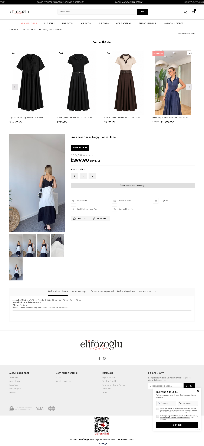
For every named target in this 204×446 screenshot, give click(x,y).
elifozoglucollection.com (102, 439)
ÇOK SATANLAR (124, 23)
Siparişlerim (13, 378)
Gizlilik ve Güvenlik (109, 381)
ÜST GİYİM (67, 23)
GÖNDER (177, 425)
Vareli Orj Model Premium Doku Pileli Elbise (171, 118)
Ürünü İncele (41, 86)
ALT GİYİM (85, 23)
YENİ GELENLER (29, 23)
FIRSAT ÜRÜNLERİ (148, 23)
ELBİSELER (49, 23)
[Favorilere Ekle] (31, 86)
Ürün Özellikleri (58, 291)
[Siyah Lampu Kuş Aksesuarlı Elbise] (31, 83)
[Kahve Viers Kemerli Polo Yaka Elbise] (125, 83)
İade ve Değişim (15, 389)
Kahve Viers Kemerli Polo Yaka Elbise (122, 118)
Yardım (58, 378)
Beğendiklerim (14, 381)
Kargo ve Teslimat (108, 378)
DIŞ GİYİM (104, 23)
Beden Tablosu (148, 291)
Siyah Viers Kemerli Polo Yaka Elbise (74, 118)
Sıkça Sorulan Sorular (64, 381)
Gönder (189, 385)
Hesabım (12, 393)
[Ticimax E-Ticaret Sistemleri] (102, 443)
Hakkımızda (106, 389)
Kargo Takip (13, 385)
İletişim (104, 393)
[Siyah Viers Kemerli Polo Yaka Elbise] (78, 83)
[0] (193, 12)
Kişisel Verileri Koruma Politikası (113, 385)
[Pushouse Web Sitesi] (197, 429)
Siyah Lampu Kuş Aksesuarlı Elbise (26, 118)
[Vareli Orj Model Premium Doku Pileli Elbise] (173, 83)
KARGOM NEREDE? (173, 23)
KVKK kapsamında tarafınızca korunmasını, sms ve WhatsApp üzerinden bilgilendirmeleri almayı (179, 416)
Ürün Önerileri (126, 291)
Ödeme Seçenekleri (102, 291)
